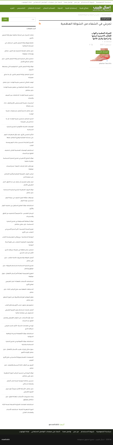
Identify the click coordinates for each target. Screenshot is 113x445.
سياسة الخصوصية (103, 2)
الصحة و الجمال (49, 8)
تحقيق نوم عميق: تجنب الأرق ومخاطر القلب (19, 305)
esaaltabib (6, 440)
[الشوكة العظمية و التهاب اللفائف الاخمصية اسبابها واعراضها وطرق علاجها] (100, 54)
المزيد (12, 8)
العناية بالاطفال (34, 8)
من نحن (76, 2)
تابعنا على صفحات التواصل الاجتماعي (47, 2)
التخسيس (21, 8)
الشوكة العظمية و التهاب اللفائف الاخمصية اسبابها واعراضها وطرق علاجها (101, 36)
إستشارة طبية (71, 8)
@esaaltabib (54, 425)
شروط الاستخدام (87, 2)
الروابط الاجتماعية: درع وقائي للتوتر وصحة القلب (17, 237)
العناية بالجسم (102, 52)
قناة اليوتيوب (27, 2)
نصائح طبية (84, 8)
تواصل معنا (68, 2)
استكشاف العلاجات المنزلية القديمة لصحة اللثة (17, 404)
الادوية (60, 8)
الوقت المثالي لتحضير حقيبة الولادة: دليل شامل (18, 82)
